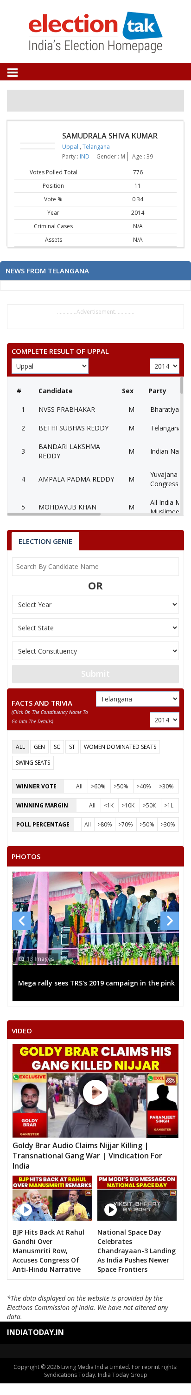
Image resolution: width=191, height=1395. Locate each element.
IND (84, 156)
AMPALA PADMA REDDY (76, 479)
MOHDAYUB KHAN (67, 506)
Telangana (96, 147)
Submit (95, 673)
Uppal (71, 147)
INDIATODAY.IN (35, 1332)
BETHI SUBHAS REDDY (73, 427)
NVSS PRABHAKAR (66, 409)
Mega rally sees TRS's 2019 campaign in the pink (96, 982)
